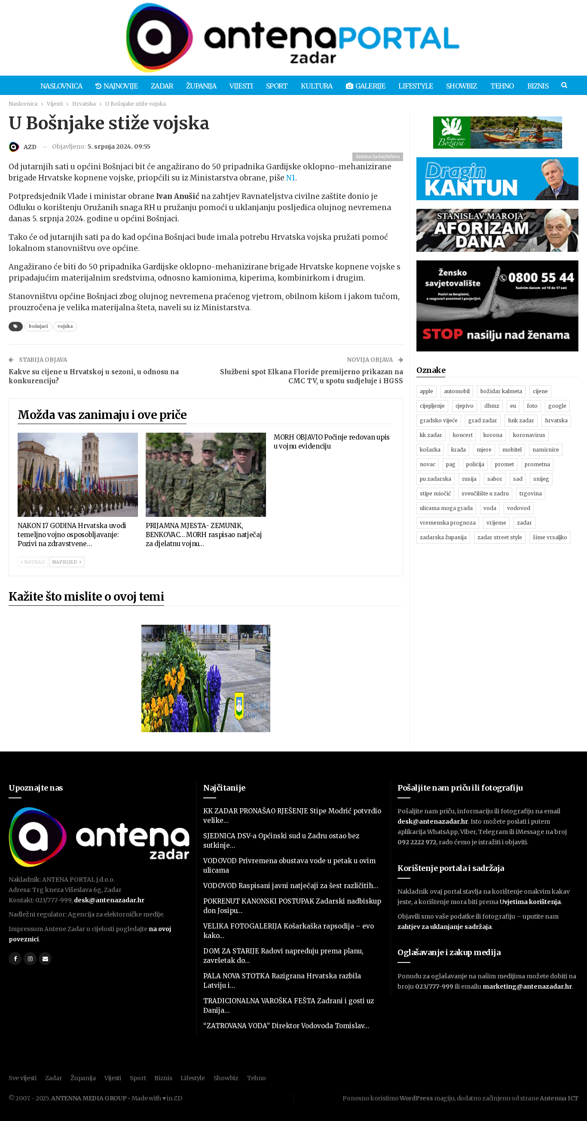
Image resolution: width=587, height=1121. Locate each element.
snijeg (541, 479)
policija (475, 464)
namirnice (545, 449)
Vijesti (241, 86)
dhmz (491, 406)
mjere (484, 449)
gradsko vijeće (439, 420)
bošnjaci (38, 326)
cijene (540, 391)
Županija (201, 86)
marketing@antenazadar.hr (527, 986)
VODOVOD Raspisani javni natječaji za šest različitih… (290, 886)
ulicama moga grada (446, 508)
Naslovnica (61, 86)
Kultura (316, 86)
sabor (494, 479)
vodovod (518, 508)
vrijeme (496, 522)
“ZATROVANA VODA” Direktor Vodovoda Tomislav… (286, 1026)
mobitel (512, 449)
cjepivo (465, 406)
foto (532, 406)
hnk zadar (521, 420)
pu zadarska (435, 479)
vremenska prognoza (448, 522)
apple (426, 391)
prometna (537, 464)
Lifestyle (415, 86)
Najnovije (121, 86)
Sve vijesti (23, 1078)
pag (451, 464)
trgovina (531, 493)
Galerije (370, 86)
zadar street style (499, 537)
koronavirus (529, 435)
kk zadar (431, 435)
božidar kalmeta (501, 391)
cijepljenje (432, 406)
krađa (458, 449)
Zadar (162, 86)
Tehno (502, 86)
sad (518, 479)
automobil (457, 391)
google (557, 406)
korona (492, 435)
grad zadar (482, 420)
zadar (524, 522)
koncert (463, 435)
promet (504, 464)
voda (489, 508)
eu (513, 406)
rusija (469, 479)
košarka (430, 449)
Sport (276, 86)
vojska (65, 326)
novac (427, 464)
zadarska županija (443, 537)
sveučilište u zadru (485, 493)
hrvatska (556, 420)
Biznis (537, 86)
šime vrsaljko (550, 537)
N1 (290, 178)
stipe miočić (435, 493)
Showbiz (461, 86)
